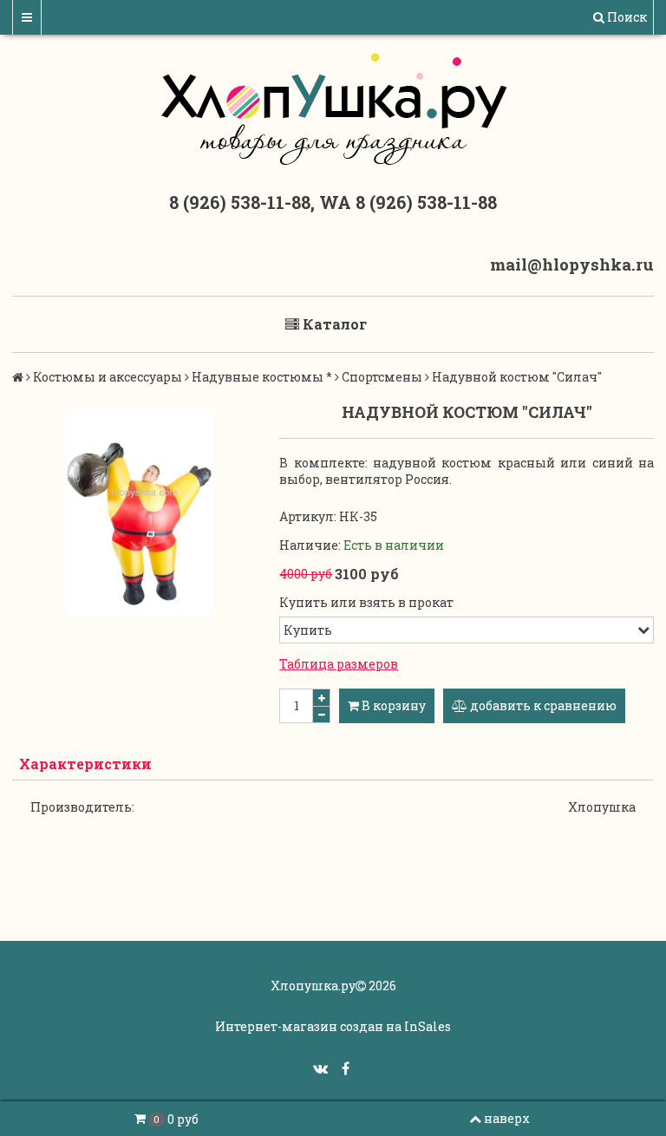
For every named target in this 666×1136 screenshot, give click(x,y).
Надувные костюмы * (262, 377)
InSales (427, 1026)
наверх (507, 1118)
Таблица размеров (338, 664)
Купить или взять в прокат (366, 602)
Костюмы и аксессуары (107, 377)
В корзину (392, 705)
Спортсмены (382, 377)
